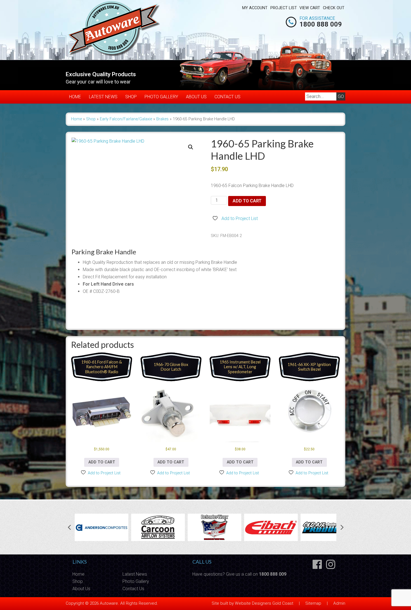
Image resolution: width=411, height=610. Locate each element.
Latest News (103, 96)
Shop (131, 96)
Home (75, 96)
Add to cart (247, 201)
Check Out (333, 8)
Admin (339, 603)
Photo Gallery (161, 96)
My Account (255, 8)
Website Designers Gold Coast (264, 603)
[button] (191, 147)
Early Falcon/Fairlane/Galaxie (126, 119)
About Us (196, 96)
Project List (283, 8)
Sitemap (313, 603)
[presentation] (69, 527)
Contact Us (227, 96)
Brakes (162, 119)
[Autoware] (114, 55)
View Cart (309, 8)
